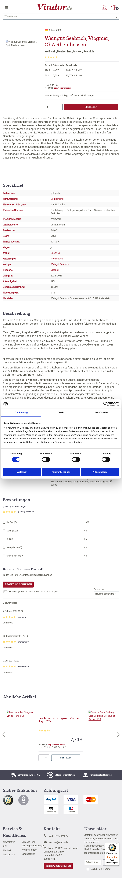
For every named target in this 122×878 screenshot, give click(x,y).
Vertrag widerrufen (58, 865)
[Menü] (6, 7)
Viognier (55, 270)
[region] (22, 72)
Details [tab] (61, 412)
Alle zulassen (100, 472)
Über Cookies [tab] (101, 412)
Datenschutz (28, 854)
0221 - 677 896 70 (58, 835)
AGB (5, 846)
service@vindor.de (58, 842)
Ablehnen (22, 472)
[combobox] (57, 17)
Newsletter (9, 842)
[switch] (46, 459)
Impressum (9, 854)
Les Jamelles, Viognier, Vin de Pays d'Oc (59, 719)
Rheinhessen (57, 258)
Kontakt (7, 850)
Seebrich (55, 253)
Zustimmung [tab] (21, 412)
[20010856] (22, 72)
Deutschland (57, 198)
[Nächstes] (118, 733)
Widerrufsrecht (29, 849)
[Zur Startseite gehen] (54, 7)
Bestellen (91, 107)
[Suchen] (115, 17)
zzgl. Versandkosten (62, 88)
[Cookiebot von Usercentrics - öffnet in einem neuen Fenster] (106, 404)
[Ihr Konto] (104, 7)
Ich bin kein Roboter (101, 869)
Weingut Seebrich (60, 264)
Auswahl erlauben (61, 472)
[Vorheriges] (3, 733)
